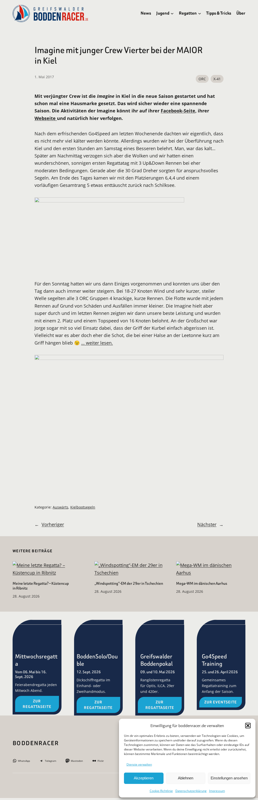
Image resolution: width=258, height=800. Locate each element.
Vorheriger (53, 524)
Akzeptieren (143, 778)
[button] (247, 725)
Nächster (206, 524)
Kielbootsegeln (82, 507)
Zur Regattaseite (37, 703)
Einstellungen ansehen (229, 778)
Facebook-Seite (178, 110)
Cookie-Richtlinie (161, 791)
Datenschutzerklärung (191, 791)
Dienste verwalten (139, 764)
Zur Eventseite (220, 702)
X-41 (217, 78)
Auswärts (60, 507)
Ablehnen (185, 778)
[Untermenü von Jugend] (172, 13)
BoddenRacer (36, 743)
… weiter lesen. (97, 343)
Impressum (217, 791)
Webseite (46, 118)
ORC (202, 78)
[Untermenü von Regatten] (199, 13)
